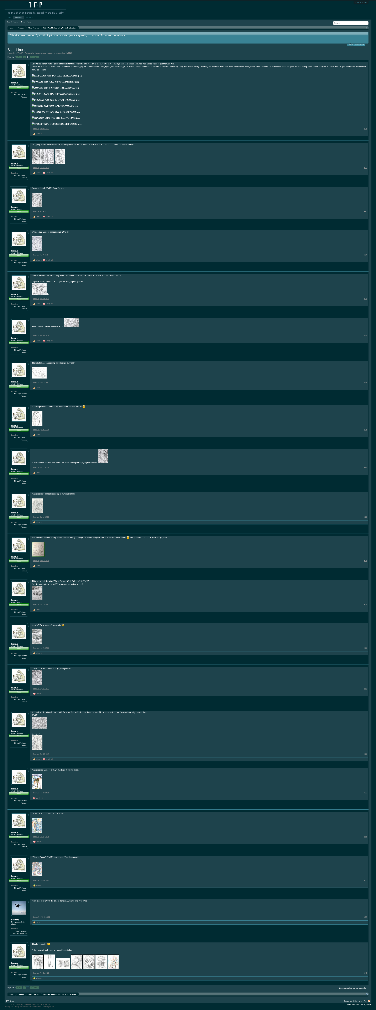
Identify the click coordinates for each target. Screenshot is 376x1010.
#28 (365, 429)
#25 (365, 299)
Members (29, 17)
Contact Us (348, 1001)
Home (9, 17)
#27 (365, 382)
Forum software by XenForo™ (30, 1004)
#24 (365, 255)
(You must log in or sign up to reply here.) (354, 988)
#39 (365, 917)
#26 (365, 335)
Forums (18, 17)
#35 (365, 754)
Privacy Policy (366, 1004)
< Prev (19, 57)
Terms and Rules (353, 1004)
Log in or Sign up (361, 2)
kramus (58, 53)
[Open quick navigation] (367, 28)
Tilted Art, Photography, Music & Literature (33, 53)
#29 (365, 467)
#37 (365, 836)
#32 (365, 604)
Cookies (350, 45)
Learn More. (119, 35)
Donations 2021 (359, 45)
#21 (365, 128)
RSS (369, 1001)
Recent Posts (26, 22)
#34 (365, 688)
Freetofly (15, 920)
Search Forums (12, 22)
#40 (365, 973)
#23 (365, 211)
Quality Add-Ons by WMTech (30, 1007)
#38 (365, 880)
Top (365, 1001)
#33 (365, 648)
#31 (365, 561)
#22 (365, 168)
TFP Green (10, 1001)
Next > (36, 57)
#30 (365, 517)
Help (355, 1001)
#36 (365, 793)
